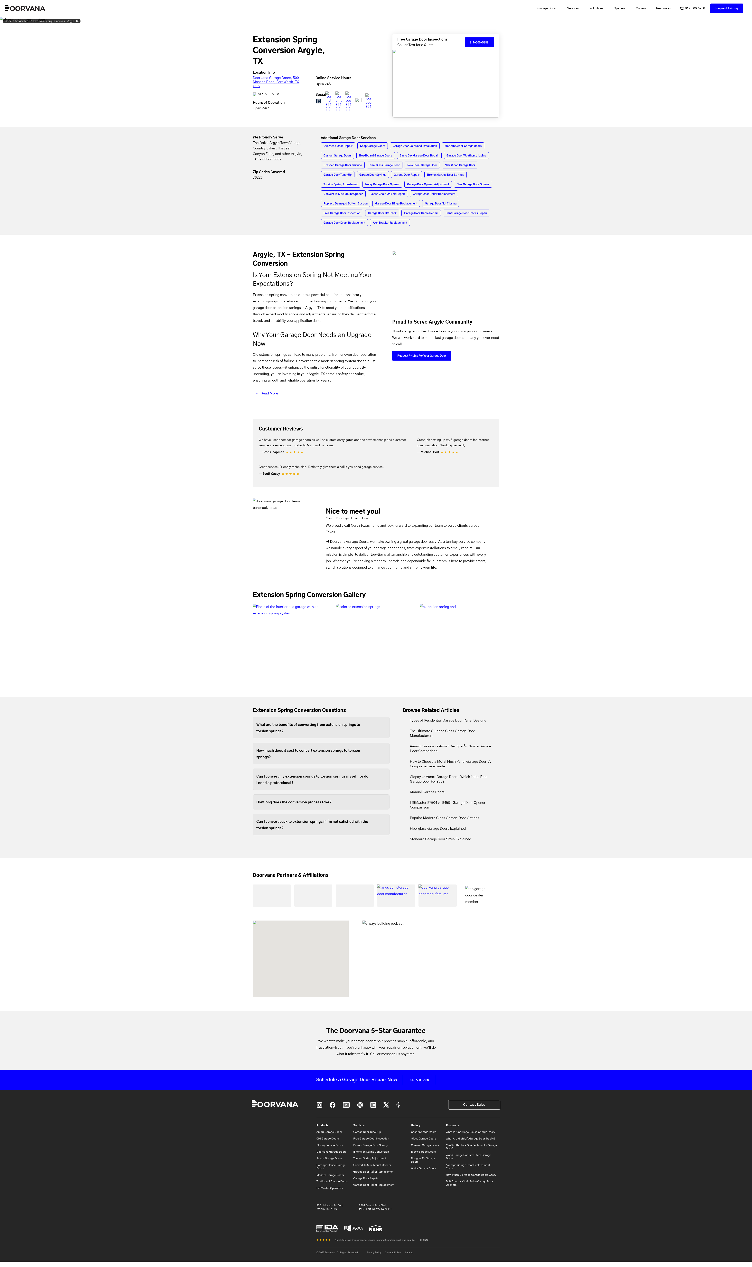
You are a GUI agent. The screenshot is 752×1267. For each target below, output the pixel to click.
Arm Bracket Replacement (390, 223)
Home (8, 21)
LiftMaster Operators (329, 1188)
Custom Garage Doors (338, 155)
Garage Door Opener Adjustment (428, 184)
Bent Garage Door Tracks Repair (466, 213)
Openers (620, 8)
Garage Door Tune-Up (338, 175)
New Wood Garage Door (460, 165)
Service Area (22, 21)
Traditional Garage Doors (332, 1181)
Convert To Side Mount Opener (343, 194)
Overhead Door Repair (338, 146)
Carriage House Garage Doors (331, 1167)
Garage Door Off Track (382, 213)
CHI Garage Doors (327, 1138)
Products (322, 1125)
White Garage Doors (423, 1168)
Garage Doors (547, 8)
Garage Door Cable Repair (421, 213)
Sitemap (408, 1252)
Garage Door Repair (406, 175)
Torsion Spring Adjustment (341, 184)
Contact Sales (474, 1104)
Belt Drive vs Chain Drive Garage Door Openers (469, 1183)
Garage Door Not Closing (440, 203)
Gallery (641, 8)
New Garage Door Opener (473, 184)
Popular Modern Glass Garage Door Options (444, 818)
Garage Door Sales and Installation (415, 146)
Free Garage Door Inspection (342, 213)
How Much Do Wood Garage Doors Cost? (471, 1175)
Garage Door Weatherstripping (466, 155)
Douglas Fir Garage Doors (423, 1160)
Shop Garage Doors (372, 146)
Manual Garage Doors (427, 792)
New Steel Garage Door (422, 165)
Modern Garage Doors (330, 1175)
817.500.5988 (695, 8)
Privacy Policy (373, 1252)
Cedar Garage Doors (423, 1132)
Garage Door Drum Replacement (344, 223)
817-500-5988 (268, 94)
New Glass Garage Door (385, 165)
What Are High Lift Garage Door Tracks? (470, 1138)
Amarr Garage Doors (329, 1132)
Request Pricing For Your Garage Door (421, 356)
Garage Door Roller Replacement (434, 194)
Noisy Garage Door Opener (382, 184)
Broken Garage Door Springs (445, 175)
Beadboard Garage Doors (375, 155)
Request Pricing (726, 8)
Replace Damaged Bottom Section (346, 203)
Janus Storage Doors (329, 1158)
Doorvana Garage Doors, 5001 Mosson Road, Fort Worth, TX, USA (277, 82)
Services (573, 8)
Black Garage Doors (423, 1151)
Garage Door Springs (372, 175)
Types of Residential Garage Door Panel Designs (448, 720)
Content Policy (393, 1252)
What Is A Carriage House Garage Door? (470, 1132)
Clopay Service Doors (329, 1145)
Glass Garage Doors (423, 1138)
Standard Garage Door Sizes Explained (440, 839)
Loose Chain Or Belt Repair (388, 194)
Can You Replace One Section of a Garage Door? (471, 1147)
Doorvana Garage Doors (331, 1151)
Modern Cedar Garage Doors (463, 146)
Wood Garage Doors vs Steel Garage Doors (468, 1157)
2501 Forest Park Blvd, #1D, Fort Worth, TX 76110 (375, 1207)
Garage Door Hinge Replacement (396, 203)
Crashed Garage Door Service (343, 165)
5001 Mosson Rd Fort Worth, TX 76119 (329, 1207)
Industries (596, 8)
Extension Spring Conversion (371, 1151)
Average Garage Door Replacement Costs (468, 1167)
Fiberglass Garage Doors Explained (438, 828)
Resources (663, 8)
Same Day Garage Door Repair (419, 155)
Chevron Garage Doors (425, 1145)
